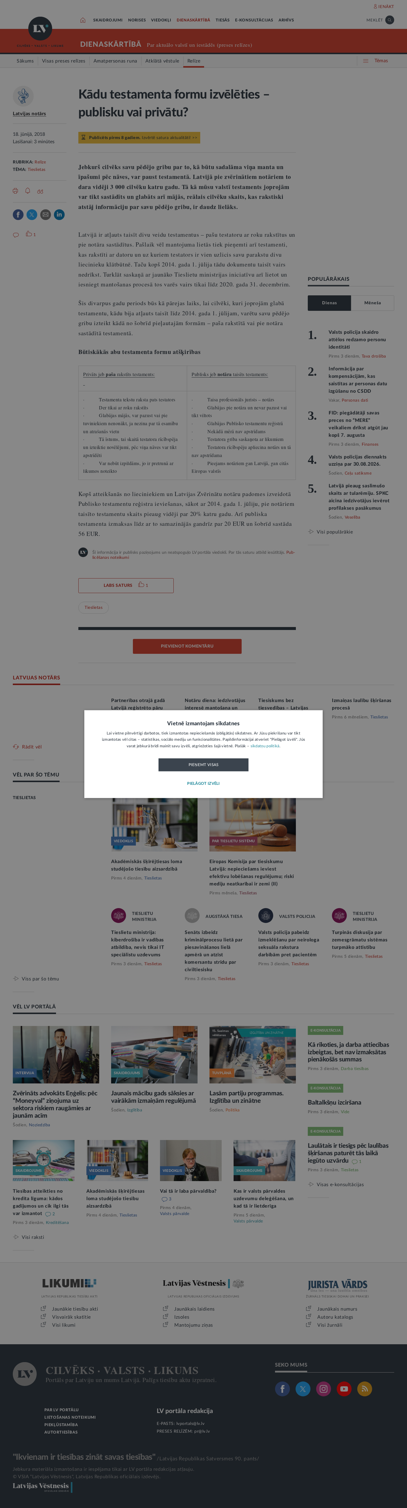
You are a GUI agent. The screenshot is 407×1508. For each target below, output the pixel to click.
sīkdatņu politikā (265, 746)
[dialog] (203, 754)
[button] (203, 783)
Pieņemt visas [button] (204, 765)
